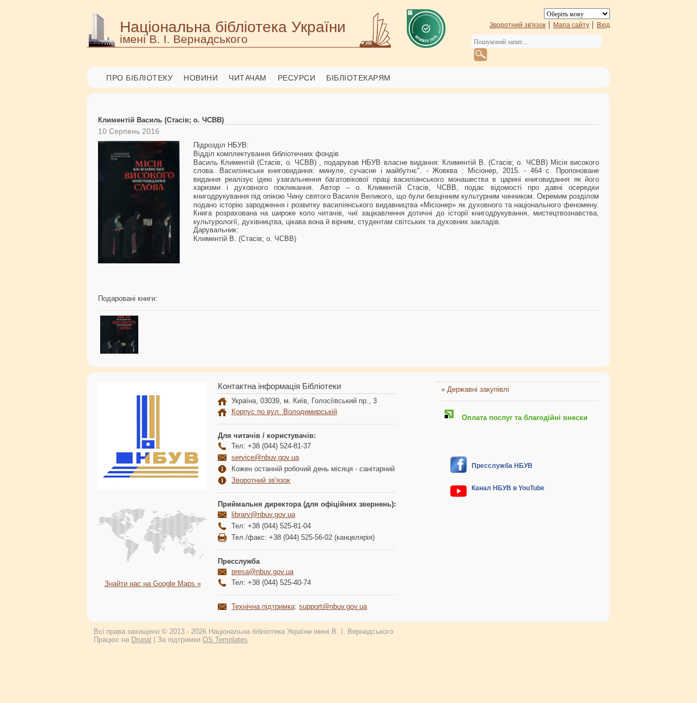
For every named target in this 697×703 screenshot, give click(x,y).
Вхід (603, 25)
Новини (201, 77)
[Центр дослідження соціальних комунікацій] (458, 470)
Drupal (141, 640)
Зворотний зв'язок (518, 25)
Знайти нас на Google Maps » (153, 583)
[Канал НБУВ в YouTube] (458, 494)
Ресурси (297, 77)
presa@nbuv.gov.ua (262, 572)
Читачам (248, 77)
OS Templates (225, 640)
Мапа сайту (571, 25)
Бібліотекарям (358, 77)
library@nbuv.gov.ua (263, 514)
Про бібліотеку (139, 77)
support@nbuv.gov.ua (333, 606)
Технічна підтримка (263, 606)
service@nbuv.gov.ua (265, 457)
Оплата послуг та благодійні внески (522, 418)
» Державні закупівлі (475, 389)
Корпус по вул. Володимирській (284, 412)
